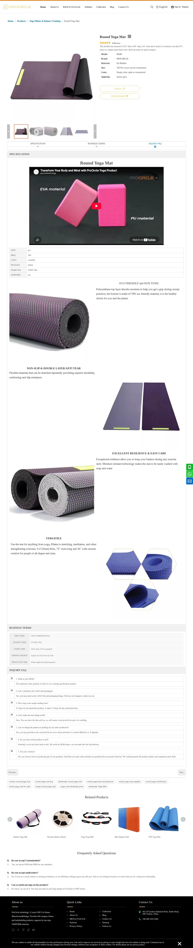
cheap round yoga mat (45, 786)
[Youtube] (34, 930)
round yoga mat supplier (129, 781)
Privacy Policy (76, 926)
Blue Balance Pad (122, 837)
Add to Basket (118, 96)
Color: (104, 72)
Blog (112, 7)
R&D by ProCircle (71, 7)
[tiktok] (29, 930)
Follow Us (106, 926)
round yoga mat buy (44, 781)
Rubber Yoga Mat (20, 837)
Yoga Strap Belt (87, 837)
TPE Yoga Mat (154, 837)
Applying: (105, 77)
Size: (103, 68)
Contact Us (123, 7)
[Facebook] (19, 930)
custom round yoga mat (19, 781)
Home (43, 7)
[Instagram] (14, 930)
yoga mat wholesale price (72, 786)
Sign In (177, 7)
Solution (88, 7)
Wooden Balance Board (56, 837)
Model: (104, 54)
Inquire (117, 89)
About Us (54, 7)
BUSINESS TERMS (96, 143)
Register (185, 7)
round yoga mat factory (156, 781)
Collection (101, 7)
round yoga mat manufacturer (100, 781)
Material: (105, 63)
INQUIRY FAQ (155, 143)
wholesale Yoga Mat (97, 786)
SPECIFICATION (37, 143)
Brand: (104, 59)
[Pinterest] (24, 930)
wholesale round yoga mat (70, 781)
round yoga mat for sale (19, 786)
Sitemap (105, 923)
